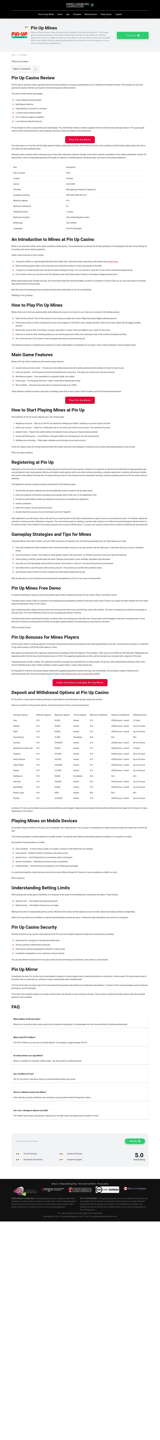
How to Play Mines (46, 14)
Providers (77, 14)
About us (55, 1184)
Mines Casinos (91, 14)
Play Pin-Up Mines (80, 140)
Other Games (106, 14)
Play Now (131, 35)
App (67, 14)
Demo (60, 14)
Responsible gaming (68, 1184)
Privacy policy (103, 1184)
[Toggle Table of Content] (34, 69)
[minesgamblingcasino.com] (80, 5)
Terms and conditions (87, 1184)
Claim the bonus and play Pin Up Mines (80, 683)
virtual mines (112, 261)
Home (13, 55)
